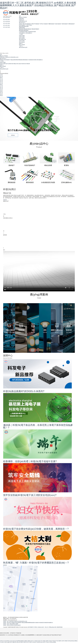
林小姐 (1, 92)
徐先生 (1, 91)
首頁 (20, 16)
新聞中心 (21, 43)
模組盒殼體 (21, 26)
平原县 (53, 640)
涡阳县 (25, 640)
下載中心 (21, 46)
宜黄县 (28, 640)
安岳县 (50, 640)
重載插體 (25, 29)
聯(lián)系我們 (22, 44)
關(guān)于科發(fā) (23, 17)
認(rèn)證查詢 (22, 38)
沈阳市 (24, 642)
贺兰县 (14, 640)
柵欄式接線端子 (52, 23)
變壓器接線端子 (71, 23)
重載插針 (29, 29)
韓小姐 (1, 88)
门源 (35, 640)
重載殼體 (33, 29)
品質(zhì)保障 (22, 35)
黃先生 (1, 90)
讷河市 (63, 640)
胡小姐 (1, 76)
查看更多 (13, 135)
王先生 (1, 74)
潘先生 (1, 77)
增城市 (66, 640)
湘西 (8, 642)
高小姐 (1, 87)
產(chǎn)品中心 (22, 22)
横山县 (18, 642)
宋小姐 (1, 79)
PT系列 (27, 25)
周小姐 (1, 80)
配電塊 (20, 27)
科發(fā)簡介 (21, 18)
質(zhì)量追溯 (22, 42)
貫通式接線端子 (65, 23)
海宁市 (28, 642)
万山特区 (2, 642)
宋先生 (1, 95)
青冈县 (69, 640)
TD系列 (30, 25)
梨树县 (75, 640)
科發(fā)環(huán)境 (23, 21)
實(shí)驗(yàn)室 (22, 39)
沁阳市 (5, 642)
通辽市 (31, 642)
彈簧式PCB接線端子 (35, 23)
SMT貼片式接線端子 (44, 23)
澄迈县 (51, 642)
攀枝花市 (14, 642)
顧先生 (1, 84)
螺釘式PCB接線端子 (27, 23)
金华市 (44, 642)
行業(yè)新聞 (11, 623)
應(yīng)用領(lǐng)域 (23, 47)
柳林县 (22, 640)
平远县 (37, 642)
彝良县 (72, 640)
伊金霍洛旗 (18, 640)
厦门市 (40, 640)
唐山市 (11, 642)
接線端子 (21, 23)
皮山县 (11, 640)
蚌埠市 (7, 640)
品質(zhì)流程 (22, 40)
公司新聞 (16, 623)
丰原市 (1, 640)
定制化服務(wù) (22, 33)
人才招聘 (21, 34)
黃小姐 (1, 83)
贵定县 (34, 642)
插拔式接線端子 (58, 23)
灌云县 (37, 640)
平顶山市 (47, 642)
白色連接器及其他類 (23, 31)
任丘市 (4, 640)
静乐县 (40, 642)
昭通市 (59, 640)
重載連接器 (21, 29)
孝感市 (47, 640)
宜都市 (21, 642)
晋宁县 (56, 640)
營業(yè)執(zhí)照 (52, 627)
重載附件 (37, 29)
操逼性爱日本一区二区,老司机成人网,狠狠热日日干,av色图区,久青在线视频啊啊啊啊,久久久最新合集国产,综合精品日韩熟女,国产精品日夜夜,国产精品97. (38, 5)
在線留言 (19, 625)
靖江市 (32, 640)
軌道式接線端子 (22, 25)
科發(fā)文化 (21, 19)
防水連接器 (36, 622)
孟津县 (44, 640)
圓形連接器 (21, 30)
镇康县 (54, 642)
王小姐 (1, 85)
